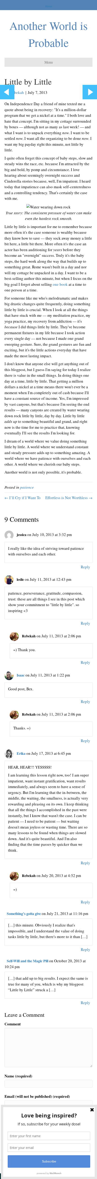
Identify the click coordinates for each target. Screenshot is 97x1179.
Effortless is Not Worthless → (68, 497)
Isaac (21, 675)
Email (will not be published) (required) (37, 1096)
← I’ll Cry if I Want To (23, 497)
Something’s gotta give (24, 913)
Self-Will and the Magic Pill (27, 960)
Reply (85, 566)
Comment (13, 1024)
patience (27, 487)
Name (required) (18, 1076)
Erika (21, 753)
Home (48, 6)
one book (60, 284)
